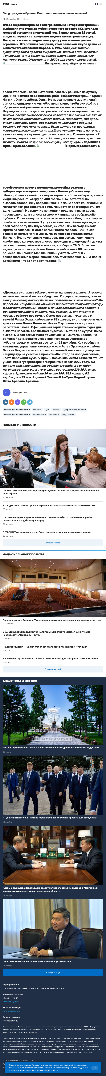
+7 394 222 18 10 (10, 998)
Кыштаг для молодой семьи (17, 409)
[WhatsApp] (23, 402)
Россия (56, 409)
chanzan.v (54, 414)
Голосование (39, 414)
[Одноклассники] (11, 402)
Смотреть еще (53, 972)
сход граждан (68, 414)
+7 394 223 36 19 (10, 1021)
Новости (37, 409)
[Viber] (17, 402)
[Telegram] (30, 402)
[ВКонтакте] (5, 402)
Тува (47, 409)
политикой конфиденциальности (42, 1070)
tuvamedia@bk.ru (11, 1001)
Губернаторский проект (74, 409)
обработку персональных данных (72, 1067)
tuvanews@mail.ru (11, 1011)
